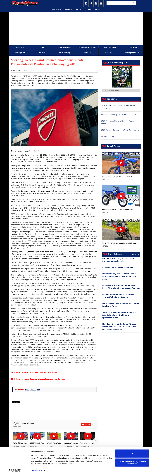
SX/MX (42, 52)
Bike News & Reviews (87, 47)
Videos (89, 10)
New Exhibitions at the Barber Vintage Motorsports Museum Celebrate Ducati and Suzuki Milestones (119, 326)
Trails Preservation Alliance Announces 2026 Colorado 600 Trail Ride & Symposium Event (119, 315)
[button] (13, 440)
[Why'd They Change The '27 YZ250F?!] (20, 436)
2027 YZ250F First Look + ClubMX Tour (37, 443)
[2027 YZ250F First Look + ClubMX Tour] (37, 436)
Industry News (64, 47)
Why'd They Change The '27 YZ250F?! (20, 443)
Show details (36, 470)
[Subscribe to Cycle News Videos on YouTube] (88, 424)
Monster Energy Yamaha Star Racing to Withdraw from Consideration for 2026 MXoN (119, 276)
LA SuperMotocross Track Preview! (71, 443)
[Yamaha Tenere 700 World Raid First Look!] (87, 436)
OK (132, 453)
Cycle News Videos (23, 423)
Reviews (68, 10)
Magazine (56, 10)
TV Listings (132, 47)
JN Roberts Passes (108, 136)
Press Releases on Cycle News (43, 372)
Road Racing (64, 52)
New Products (110, 47)
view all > (135, 254)
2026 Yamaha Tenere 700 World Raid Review (120, 130)
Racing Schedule (132, 52)
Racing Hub (20, 52)
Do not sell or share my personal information (132, 462)
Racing (79, 10)
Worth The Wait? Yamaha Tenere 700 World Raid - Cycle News (54, 443)
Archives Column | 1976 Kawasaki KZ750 (118, 114)
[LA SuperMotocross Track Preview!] (71, 436)
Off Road (87, 52)
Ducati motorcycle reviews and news (46, 379)
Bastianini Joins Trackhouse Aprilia (117, 267)
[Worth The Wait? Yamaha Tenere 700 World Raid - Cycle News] (54, 436)
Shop (97, 10)
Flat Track (109, 52)
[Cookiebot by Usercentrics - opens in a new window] (15, 470)
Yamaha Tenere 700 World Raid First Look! (87, 443)
